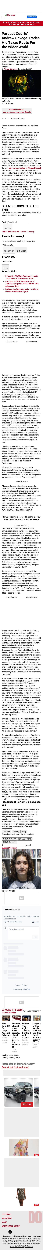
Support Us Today (9, 848)
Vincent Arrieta (10, 69)
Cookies (14, 1236)
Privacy (31, 232)
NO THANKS (21, 251)
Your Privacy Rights (34, 1236)
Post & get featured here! (15, 1067)
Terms (23, 232)
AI (26, 1236)
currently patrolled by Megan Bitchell (25, 168)
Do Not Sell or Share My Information (21, 1247)
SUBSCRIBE (9, 251)
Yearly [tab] (23, 831)
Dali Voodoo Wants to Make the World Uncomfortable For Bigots (21, 290)
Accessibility (21, 1236)
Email (4, 222)
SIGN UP (7, 228)
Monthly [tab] (16, 831)
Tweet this (20, 525)
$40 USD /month (9, 842)
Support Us (32, 16)
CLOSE (5, 268)
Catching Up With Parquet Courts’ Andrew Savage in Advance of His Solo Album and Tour (22, 283)
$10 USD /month (9, 839)
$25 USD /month (25, 839)
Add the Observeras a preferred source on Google (17, 111)
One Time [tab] (6, 831)
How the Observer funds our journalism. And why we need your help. (21, 23)
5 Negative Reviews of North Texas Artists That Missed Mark (21, 277)
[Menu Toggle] (3, 16)
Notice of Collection (10, 232)
